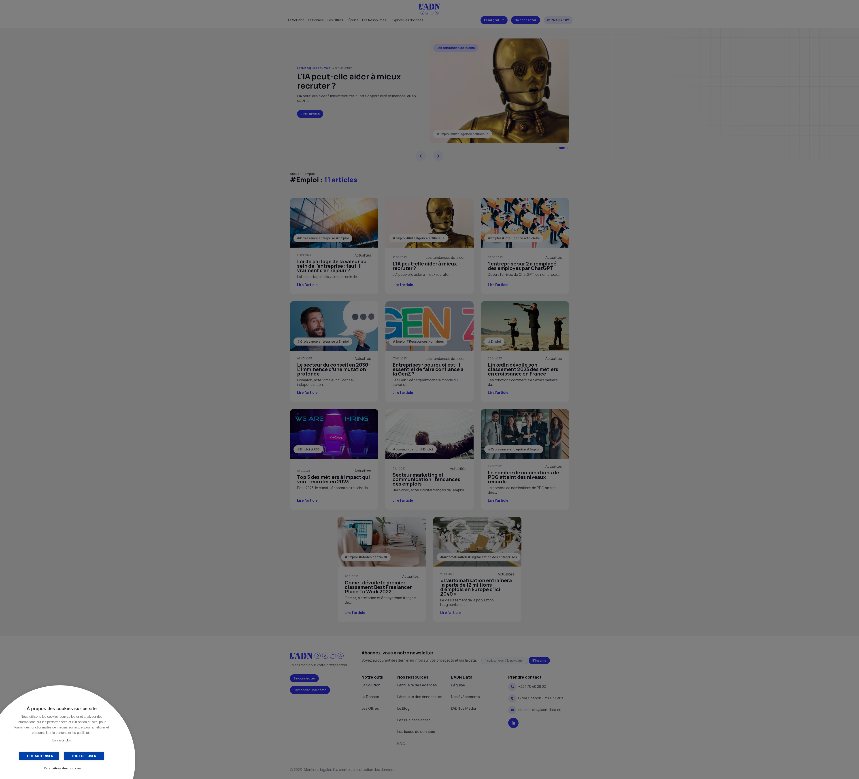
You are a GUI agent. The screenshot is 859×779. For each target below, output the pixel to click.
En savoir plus (61, 740)
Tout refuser (83, 756)
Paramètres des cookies (62, 768)
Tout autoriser (39, 756)
